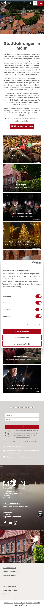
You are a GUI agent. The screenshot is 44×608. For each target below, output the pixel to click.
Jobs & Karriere (9, 586)
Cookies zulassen (22, 331)
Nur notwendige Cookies (22, 344)
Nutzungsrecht (32, 603)
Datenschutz (19, 603)
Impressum (8, 603)
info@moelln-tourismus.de (18, 506)
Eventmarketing (10, 590)
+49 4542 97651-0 (13, 504)
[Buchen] (40, 3)
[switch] (38, 302)
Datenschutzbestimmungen (23, 437)
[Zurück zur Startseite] (5, 3)
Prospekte (7, 512)
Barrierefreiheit (21, 605)
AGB (36, 435)
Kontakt (6, 594)
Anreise (6, 514)
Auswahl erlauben (22, 338)
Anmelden (22, 427)
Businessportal (9, 568)
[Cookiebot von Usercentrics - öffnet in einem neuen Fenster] (32, 262)
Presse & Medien (10, 575)
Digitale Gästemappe (12, 517)
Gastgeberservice (10, 572)
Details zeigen (32, 325)
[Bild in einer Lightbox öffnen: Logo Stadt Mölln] (14, 484)
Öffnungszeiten (10, 510)
